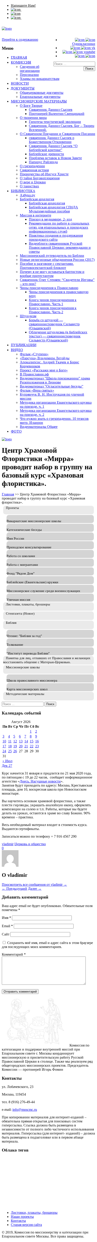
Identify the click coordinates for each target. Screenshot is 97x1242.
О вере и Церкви (33, 182)
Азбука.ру (27, 195)
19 (15, 746)
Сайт (5, 934)
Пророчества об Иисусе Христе (44, 174)
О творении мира (33, 118)
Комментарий (14, 954)
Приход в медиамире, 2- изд (50, 219)
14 (26, 741)
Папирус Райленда (43, 162)
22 (31, 746)
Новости (20, 83)
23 (37, 746)
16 (37, 741)
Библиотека (23, 190)
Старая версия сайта (26, 1225)
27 (10, 766)
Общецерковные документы (41, 92)
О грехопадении (32, 166)
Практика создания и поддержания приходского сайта (56, 237)
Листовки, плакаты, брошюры (34, 1212)
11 (10, 741)
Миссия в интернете (35, 215)
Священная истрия (34, 170)
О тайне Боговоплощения (40, 178)
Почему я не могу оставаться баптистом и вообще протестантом (52, 274)
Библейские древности (46, 154)
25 (10, 751)
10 (4, 741)
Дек (5, 766)
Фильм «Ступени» (34, 354)
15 (31, 741)
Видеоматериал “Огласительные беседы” (51, 386)
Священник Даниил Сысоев (50, 110)
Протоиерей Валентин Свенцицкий (56, 114)
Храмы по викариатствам (39, 79)
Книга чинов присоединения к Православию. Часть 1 (52, 302)
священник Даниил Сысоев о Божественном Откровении (51, 140)
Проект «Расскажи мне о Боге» (44, 370)
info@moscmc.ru (24, 1109)
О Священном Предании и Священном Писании (57, 134)
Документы (23, 88)
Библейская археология (47, 203)
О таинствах (29, 186)
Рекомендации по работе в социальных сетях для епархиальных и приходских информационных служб (59, 227)
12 (15, 741)
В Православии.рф (34, 374)
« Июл (7, 761)
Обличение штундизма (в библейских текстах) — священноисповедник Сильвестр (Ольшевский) (58, 336)
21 (26, 746)
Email (7, 926)
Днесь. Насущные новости (40, 781)
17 (4, 746)
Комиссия (21, 62)
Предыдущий (14, 888)
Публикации (23, 344)
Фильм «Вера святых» (37, 390)
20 (21, 746)
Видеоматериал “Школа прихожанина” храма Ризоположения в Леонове (55, 380)
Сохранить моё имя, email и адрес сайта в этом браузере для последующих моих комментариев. (47, 945)
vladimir (8, 844)
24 (4, 751)
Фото (16, 431)
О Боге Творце (31, 105)
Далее (35, 888)
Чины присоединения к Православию (49, 288)
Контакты (18, 1221)
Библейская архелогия (37, 199)
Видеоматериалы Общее (39, 427)
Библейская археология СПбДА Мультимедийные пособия (53, 209)
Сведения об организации (30, 69)
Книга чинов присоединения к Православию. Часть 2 (52, 310)
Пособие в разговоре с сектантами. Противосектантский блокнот (47, 266)
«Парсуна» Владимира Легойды (44, 358)
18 (10, 746)
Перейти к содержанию (20, 39)
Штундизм (28, 316)
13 (21, 741)
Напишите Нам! (23, 5)
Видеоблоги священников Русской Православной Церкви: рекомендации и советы (60, 247)
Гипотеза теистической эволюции (55, 122)
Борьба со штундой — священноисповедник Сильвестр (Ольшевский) (54, 324)
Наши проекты (22, 1216)
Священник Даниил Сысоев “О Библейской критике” (53, 148)
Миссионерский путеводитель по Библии (52, 255)
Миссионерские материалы (39, 101)
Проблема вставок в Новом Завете (55, 158)
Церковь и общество (30, 844)
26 (15, 751)
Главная (19, 57)
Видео (17, 349)
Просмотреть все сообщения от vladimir (34, 884)
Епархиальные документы (40, 97)
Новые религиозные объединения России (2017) (57, 260)
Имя (6, 918)
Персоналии (29, 75)
